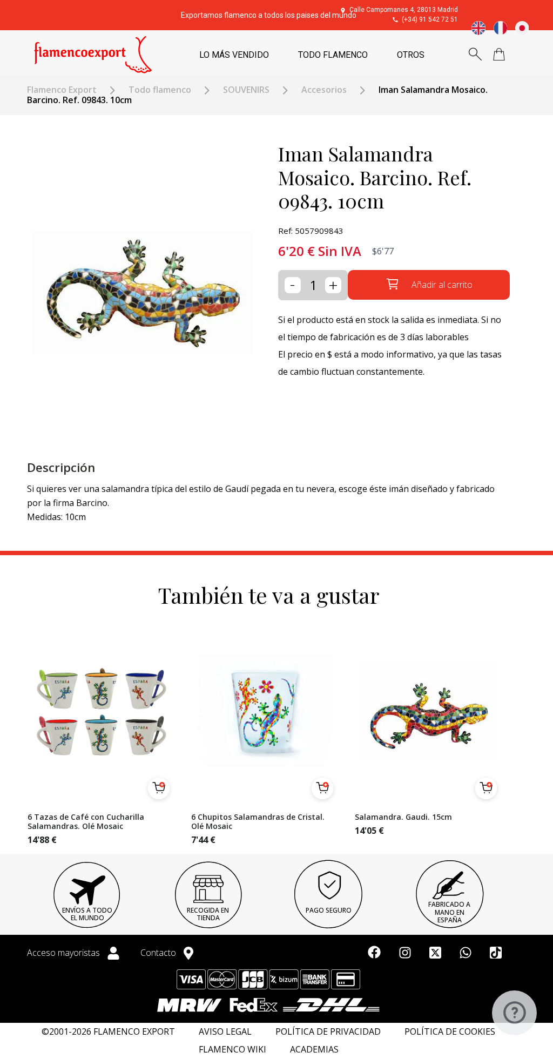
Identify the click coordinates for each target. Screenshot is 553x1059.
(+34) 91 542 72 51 (430, 19)
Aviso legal (225, 1032)
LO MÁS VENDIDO (234, 55)
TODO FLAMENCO (333, 55)
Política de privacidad (328, 1032)
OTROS (410, 55)
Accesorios (324, 90)
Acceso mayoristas (64, 953)
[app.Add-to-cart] (159, 788)
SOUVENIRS (246, 90)
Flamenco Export (62, 90)
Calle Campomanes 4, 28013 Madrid (403, 10)
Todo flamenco (160, 90)
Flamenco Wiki (232, 1049)
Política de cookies (449, 1032)
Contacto (159, 953)
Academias (314, 1049)
